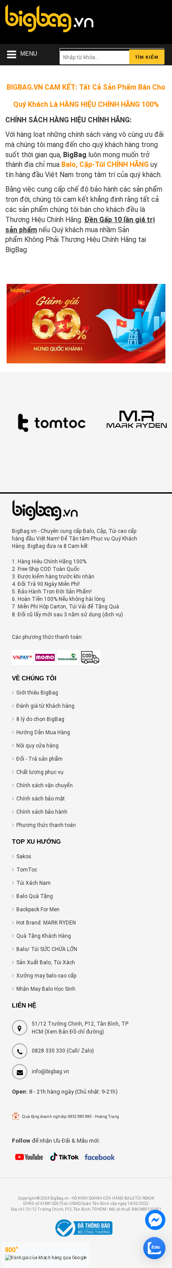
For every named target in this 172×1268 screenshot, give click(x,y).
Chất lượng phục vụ (40, 772)
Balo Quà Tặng (34, 896)
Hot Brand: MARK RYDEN (46, 923)
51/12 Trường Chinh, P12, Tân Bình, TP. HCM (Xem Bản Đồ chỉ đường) (80, 1028)
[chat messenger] (155, 1221)
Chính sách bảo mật (40, 799)
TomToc (26, 870)
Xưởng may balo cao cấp (46, 976)
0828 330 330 (48, 1051)
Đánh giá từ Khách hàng (45, 706)
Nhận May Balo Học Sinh (45, 989)
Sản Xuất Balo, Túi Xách (45, 962)
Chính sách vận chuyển (44, 785)
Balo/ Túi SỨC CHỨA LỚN (46, 949)
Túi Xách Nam (33, 883)
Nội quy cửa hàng (37, 746)
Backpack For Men (38, 909)
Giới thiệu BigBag (37, 693)
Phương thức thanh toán (46, 825)
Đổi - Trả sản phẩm (39, 759)
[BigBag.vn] (49, 20)
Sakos (23, 856)
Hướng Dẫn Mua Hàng (43, 732)
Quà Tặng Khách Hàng (43, 936)
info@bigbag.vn (50, 1071)
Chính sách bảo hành (41, 812)
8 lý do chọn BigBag (40, 719)
